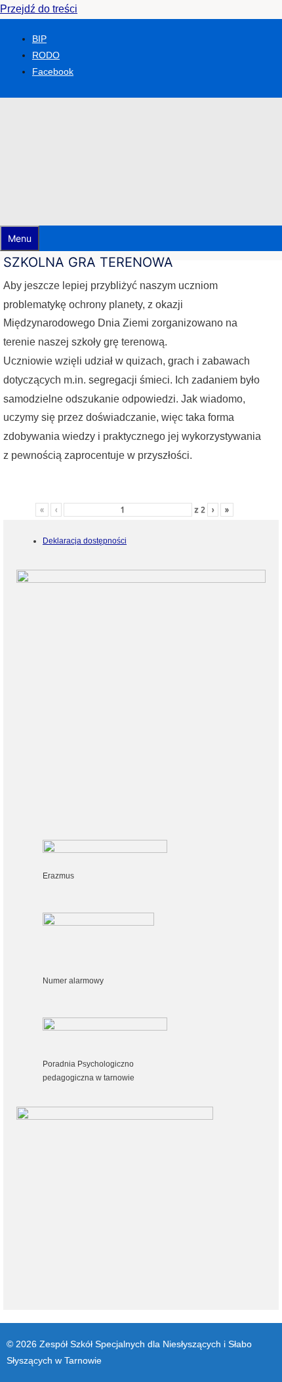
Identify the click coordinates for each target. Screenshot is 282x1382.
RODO (46, 55)
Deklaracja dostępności (85, 540)
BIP (39, 38)
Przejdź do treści (38, 8)
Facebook (52, 71)
